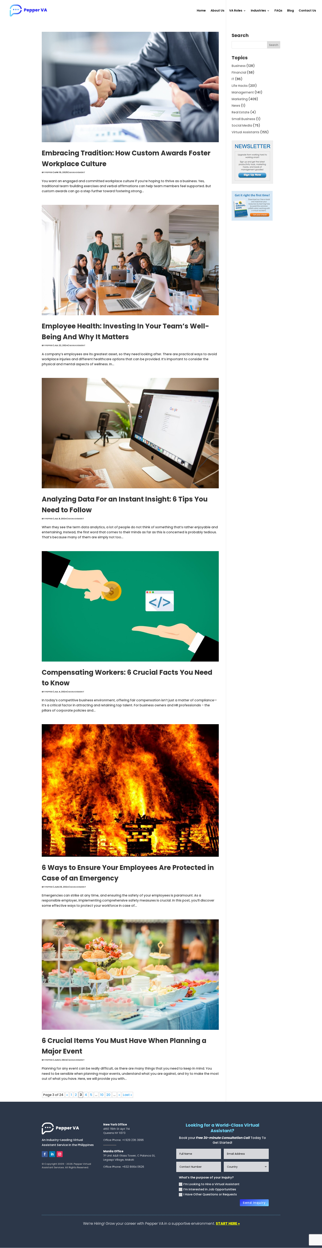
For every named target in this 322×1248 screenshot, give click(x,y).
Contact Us (307, 11)
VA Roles (235, 11)
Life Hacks (240, 85)
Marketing (240, 99)
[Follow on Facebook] (45, 1154)
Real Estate (241, 112)
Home (201, 11)
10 (101, 1095)
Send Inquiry (254, 1203)
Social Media (242, 125)
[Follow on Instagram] (60, 1154)
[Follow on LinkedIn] (52, 1154)
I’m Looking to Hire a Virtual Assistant (211, 1184)
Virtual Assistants (245, 132)
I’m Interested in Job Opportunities (209, 1189)
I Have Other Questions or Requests (210, 1194)
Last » (127, 1095)
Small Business (243, 119)
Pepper (49, 172)
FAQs (278, 11)
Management (77, 172)
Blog (290, 11)
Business (239, 66)
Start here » (228, 1223)
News (236, 105)
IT (233, 79)
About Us (217, 11)
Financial (239, 72)
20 (108, 1095)
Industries (258, 11)
